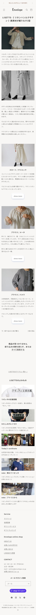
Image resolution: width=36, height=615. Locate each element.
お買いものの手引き (11, 545)
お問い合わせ (8, 549)
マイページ (8, 519)
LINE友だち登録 (9, 553)
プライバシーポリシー (23, 607)
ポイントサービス (10, 526)
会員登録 (7, 522)
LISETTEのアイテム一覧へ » (18, 372)
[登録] (28, 583)
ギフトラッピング (10, 530)
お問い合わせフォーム (11, 571)
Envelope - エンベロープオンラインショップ (20, 605)
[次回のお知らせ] (32, 3)
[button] (4, 10)
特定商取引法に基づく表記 (9, 607)
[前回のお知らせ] (4, 3)
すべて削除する (18, 349)
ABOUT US (8, 541)
